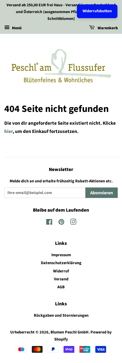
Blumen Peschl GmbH (70, 332)
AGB (61, 287)
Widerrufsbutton (97, 11)
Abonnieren (101, 193)
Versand (61, 279)
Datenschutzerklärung (61, 263)
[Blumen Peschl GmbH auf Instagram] (73, 223)
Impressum (61, 255)
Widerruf (61, 271)
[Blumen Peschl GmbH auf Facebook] (49, 223)
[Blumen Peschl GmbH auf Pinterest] (61, 223)
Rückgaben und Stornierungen (61, 315)
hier (8, 131)
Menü (16, 28)
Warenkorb (107, 28)
